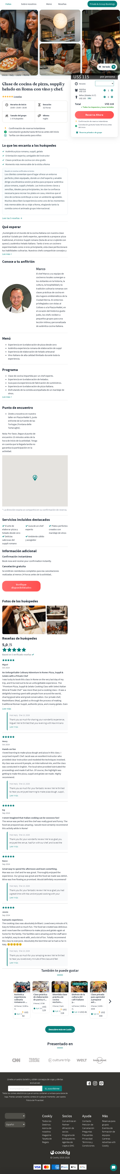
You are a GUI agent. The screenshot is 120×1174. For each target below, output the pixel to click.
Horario (82, 84)
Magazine (46, 1135)
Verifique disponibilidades (21, 586)
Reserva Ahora (94, 114)
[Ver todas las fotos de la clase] (19, 42)
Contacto (86, 1121)
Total (78, 104)
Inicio (5, 74)
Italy (12, 74)
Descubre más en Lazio (60, 1029)
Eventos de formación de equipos (108, 1132)
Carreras (106, 1138)
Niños (87, 96)
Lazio (18, 74)
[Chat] (113, 1167)
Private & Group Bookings (102, 3)
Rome (26, 74)
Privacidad (87, 1138)
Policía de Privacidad (34, 1100)
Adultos (82, 90)
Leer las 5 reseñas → (12, 218)
